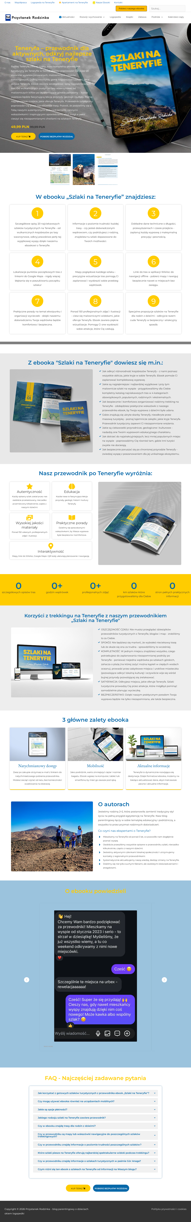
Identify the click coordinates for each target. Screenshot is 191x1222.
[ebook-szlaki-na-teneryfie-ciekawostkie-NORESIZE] (107, 169)
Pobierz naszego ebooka (131, 8)
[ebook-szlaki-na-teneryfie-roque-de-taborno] (60, 169)
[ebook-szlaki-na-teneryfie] (84, 169)
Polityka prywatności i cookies (168, 1209)
